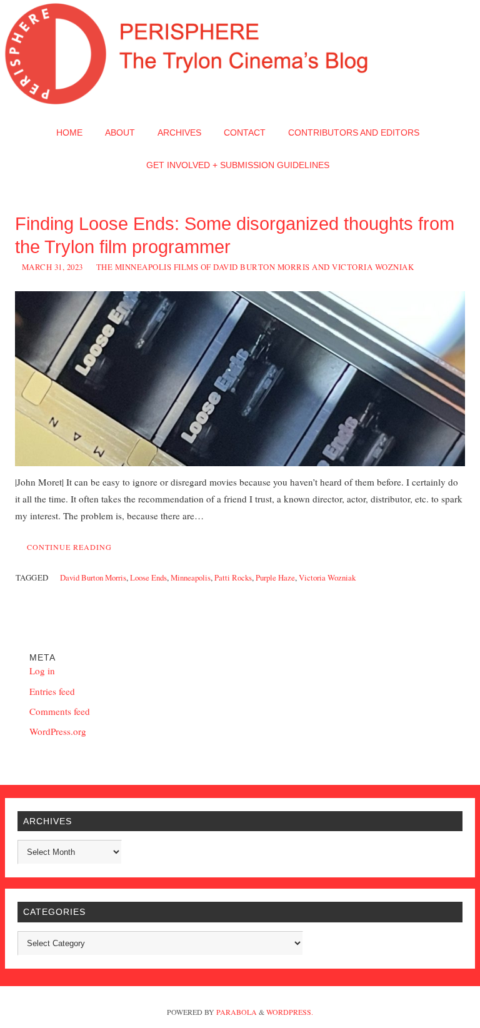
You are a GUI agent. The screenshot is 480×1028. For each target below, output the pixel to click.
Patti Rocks (233, 577)
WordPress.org (57, 731)
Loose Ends (148, 577)
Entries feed (52, 691)
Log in (42, 670)
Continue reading (69, 547)
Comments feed (59, 711)
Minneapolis (191, 577)
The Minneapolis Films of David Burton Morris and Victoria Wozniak (255, 266)
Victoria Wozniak (327, 577)
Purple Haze (275, 577)
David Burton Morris (93, 577)
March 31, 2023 (52, 266)
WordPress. (289, 1012)
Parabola (236, 1012)
